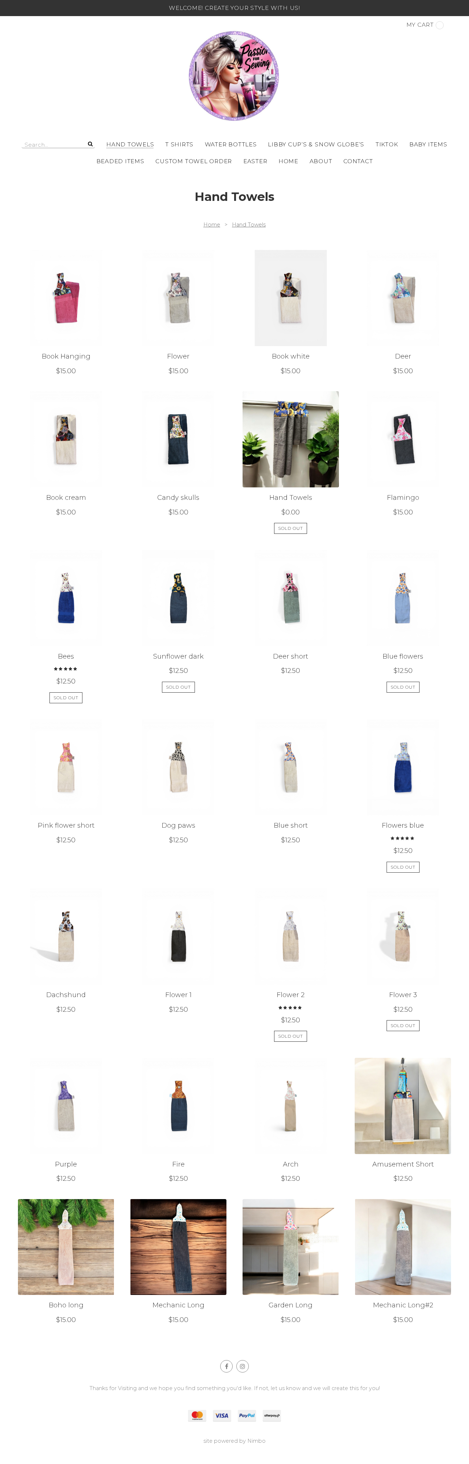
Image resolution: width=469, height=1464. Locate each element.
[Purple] (66, 1120)
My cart (420, 24)
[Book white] (291, 312)
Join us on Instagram (242, 1366)
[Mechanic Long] (178, 1261)
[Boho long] (66, 1261)
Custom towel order (193, 161)
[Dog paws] (178, 796)
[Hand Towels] (291, 462)
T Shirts (179, 144)
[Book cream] (66, 462)
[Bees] (66, 626)
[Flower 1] (178, 965)
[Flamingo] (403, 462)
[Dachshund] (66, 965)
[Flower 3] (403, 965)
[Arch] (291, 1120)
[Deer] (403, 312)
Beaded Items (120, 161)
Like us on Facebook (226, 1366)
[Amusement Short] (403, 1120)
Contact (358, 161)
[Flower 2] (291, 965)
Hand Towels (130, 144)
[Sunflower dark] (178, 626)
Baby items (428, 144)
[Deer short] (291, 626)
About (321, 161)
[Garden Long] (291, 1261)
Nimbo (256, 1441)
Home (288, 161)
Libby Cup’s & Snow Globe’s (316, 144)
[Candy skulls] (178, 462)
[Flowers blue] (403, 796)
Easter (255, 161)
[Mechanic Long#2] (403, 1261)
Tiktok (387, 144)
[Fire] (178, 1120)
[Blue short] (291, 796)
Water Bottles (231, 144)
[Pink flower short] (66, 796)
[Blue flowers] (403, 626)
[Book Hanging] (66, 312)
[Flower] (178, 312)
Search (89, 143)
